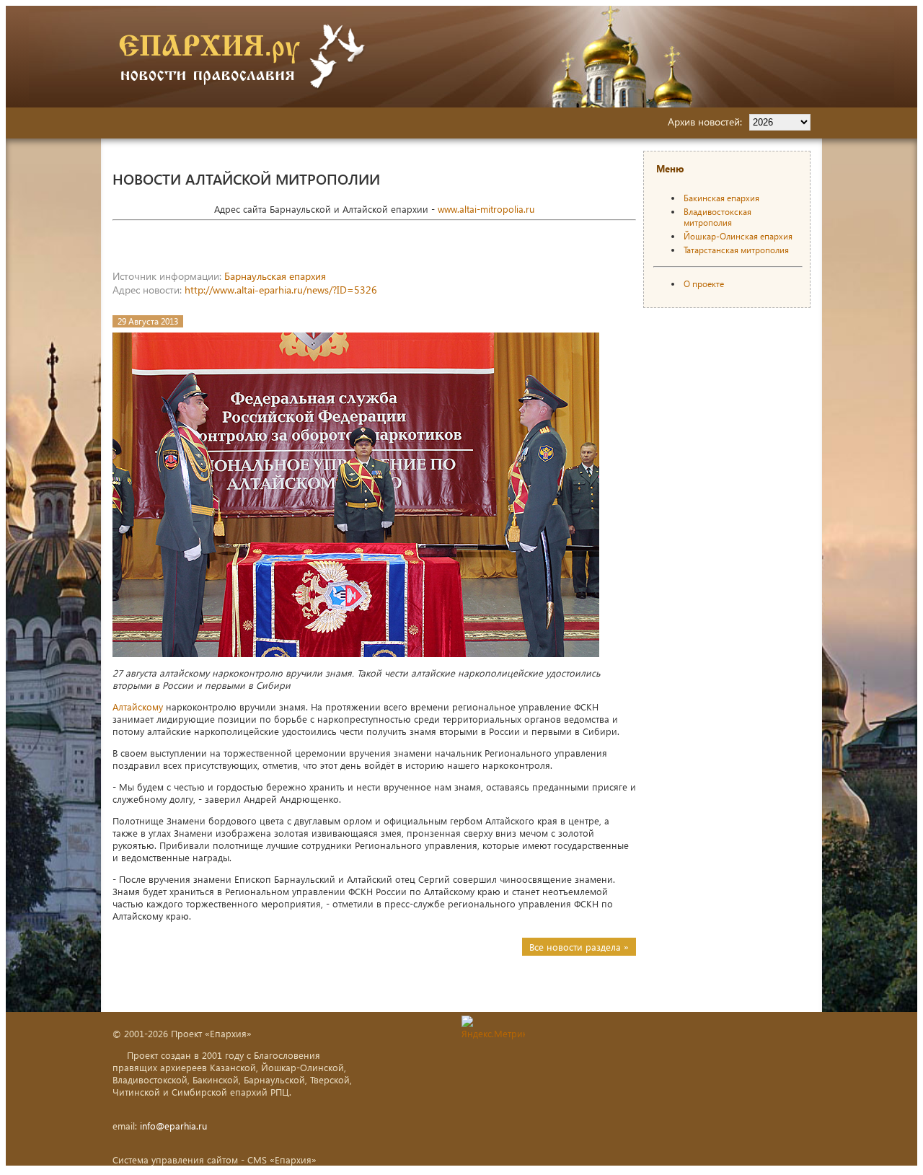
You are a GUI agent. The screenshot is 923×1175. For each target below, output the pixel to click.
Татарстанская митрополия (736, 250)
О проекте (704, 283)
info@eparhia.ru (173, 1125)
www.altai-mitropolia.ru (486, 209)
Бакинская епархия (721, 198)
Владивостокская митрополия (717, 217)
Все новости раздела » (579, 947)
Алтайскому (137, 706)
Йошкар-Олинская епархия (738, 236)
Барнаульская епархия (275, 276)
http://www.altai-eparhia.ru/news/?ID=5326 (281, 289)
